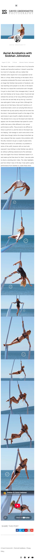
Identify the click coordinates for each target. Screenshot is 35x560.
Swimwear (31, 62)
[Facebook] (25, 557)
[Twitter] (28, 557)
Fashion (26, 62)
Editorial (21, 62)
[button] (16, 5)
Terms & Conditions (19, 548)
